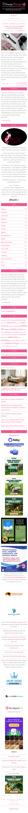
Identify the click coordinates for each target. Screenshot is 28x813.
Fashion (3, 226)
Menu (14, 15)
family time (7, 329)
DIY (16, 323)
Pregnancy (4, 255)
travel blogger (15, 343)
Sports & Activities (6, 259)
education (19, 322)
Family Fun (4, 222)
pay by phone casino (12, 646)
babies (2, 320)
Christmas (4, 212)
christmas (23, 320)
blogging (14, 320)
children (18, 320)
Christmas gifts (3, 322)
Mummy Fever (14, 809)
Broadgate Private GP (14, 712)
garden (4, 332)
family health (11, 326)
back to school (7, 320)
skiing (21, 340)
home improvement (22, 332)
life (6, 334)
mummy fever (13, 337)
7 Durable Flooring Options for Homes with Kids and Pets (13, 389)
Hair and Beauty (5, 235)
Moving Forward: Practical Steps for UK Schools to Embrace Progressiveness (13, 408)
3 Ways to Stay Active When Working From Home (14, 27)
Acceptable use (11, 799)
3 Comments (20, 31)
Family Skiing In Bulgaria (17, 426)
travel (7, 343)
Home (4, 799)
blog (11, 320)
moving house (4, 337)
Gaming (3, 232)
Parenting (4, 252)
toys (3, 343)
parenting (5, 340)
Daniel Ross (4, 399)
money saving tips (15, 334)
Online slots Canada (7, 660)
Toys (2, 262)
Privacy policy (21, 799)
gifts (13, 332)
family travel (17, 329)
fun (1, 332)
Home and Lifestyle (17, 24)
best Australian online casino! (17, 656)
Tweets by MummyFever (8, 311)
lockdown (8, 334)
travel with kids (14, 346)
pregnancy (17, 340)
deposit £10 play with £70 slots (17, 639)
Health (5, 24)
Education (4, 219)
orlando (20, 337)
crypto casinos (21, 767)
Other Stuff (4, 249)
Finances (3, 229)
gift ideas (8, 332)
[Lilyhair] (14, 744)
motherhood (22, 334)
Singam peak (4, 426)
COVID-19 (11, 323)
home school (3, 334)
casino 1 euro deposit (14, 773)
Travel (3, 265)
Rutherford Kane (6, 405)
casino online (20, 652)
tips (24, 340)
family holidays (17, 326)
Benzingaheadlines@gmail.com (16, 577)
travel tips (8, 346)
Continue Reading (22, 83)
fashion (24, 329)
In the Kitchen (5, 245)
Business (3, 209)
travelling (21, 343)
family (23, 323)
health (16, 332)
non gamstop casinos (14, 756)
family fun (4, 326)
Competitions (4, 216)
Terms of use (14, 801)
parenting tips (12, 340)
